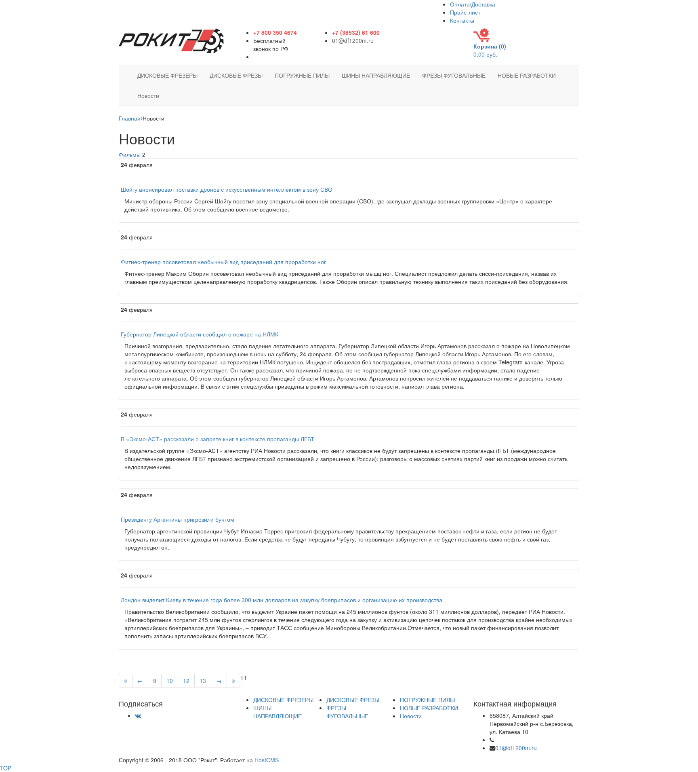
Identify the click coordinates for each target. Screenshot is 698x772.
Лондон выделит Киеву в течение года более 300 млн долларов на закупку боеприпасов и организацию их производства (281, 600)
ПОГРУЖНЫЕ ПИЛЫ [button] (302, 75)
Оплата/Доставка (472, 4)
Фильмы (130, 154)
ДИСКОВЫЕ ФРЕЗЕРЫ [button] (167, 75)
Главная (130, 118)
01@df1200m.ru (353, 40)
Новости (411, 716)
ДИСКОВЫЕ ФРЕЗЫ (352, 700)
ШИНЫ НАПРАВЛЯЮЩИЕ (277, 712)
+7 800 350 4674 (517, 740)
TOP (5, 768)
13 (203, 681)
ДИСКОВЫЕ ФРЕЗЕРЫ (283, 700)
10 (169, 681)
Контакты (462, 20)
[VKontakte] (138, 715)
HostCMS (266, 760)
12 (186, 681)
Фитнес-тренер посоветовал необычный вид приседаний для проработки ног (223, 262)
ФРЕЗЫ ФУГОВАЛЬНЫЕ (347, 712)
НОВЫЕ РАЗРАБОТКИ (429, 708)
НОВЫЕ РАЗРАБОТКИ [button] (527, 75)
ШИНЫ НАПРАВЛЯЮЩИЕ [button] (376, 75)
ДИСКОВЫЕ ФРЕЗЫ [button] (236, 75)
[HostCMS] (171, 40)
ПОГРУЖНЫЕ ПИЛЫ (427, 700)
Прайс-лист (465, 12)
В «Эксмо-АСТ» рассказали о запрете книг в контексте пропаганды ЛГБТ (217, 439)
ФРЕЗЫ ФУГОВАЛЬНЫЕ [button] (454, 75)
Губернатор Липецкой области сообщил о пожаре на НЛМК (199, 334)
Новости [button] (148, 95)
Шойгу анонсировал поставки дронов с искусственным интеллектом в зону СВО (226, 189)
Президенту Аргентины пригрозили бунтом (177, 519)
